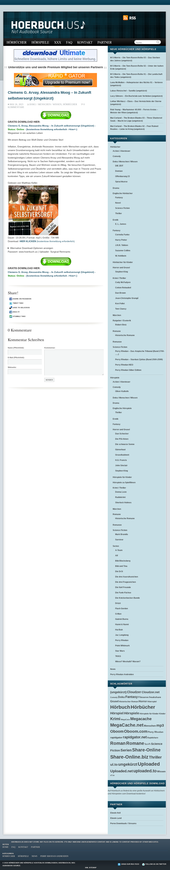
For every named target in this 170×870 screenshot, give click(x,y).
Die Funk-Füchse (123, 592)
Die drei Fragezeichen (125, 582)
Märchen (117, 315)
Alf (116, 555)
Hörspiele (40, 42)
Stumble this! (19, 316)
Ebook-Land (116, 818)
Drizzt (118, 603)
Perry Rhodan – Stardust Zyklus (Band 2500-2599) (139, 359)
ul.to (114, 764)
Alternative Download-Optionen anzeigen (31, 248)
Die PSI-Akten (121, 439)
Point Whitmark (122, 645)
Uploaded (149, 764)
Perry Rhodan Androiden (122, 674)
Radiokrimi (120, 497)
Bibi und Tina (121, 566)
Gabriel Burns (121, 619)
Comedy (117, 156)
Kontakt (84, 42)
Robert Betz (121, 325)
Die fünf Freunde (123, 587)
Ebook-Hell (115, 813)
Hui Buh (119, 630)
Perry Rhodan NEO (124, 365)
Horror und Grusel (121, 267)
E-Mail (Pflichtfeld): (16, 357)
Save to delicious (21, 307)
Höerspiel (152, 701)
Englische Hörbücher (123, 193)
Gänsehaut (120, 449)
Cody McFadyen (122, 282)
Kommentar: (49, 348)
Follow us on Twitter (155, 864)
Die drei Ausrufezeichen (126, 577)
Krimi (115, 718)
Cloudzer (134, 692)
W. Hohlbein (120, 256)
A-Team (119, 550)
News (113, 669)
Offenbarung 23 (122, 176)
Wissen (161, 771)
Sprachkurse (121, 181)
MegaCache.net (126, 725)
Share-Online (146, 749)
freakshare (155, 697)
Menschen (150, 725)
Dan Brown (120, 293)
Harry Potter (121, 240)
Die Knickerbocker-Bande (127, 598)
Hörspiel (117, 713)
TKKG (118, 656)
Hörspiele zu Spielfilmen (124, 482)
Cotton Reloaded (123, 287)
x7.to (112, 775)
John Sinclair (121, 465)
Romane (117, 331)
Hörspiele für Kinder (122, 477)
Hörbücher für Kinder (123, 262)
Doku (121, 697)
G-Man (118, 614)
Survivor (119, 539)
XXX (57, 42)
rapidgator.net (135, 737)
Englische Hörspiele (122, 408)
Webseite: (12, 367)
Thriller (118, 213)
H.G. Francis (121, 460)
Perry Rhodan (121, 640)
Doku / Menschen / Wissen (45, 104)
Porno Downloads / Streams (123, 823)
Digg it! (16, 312)
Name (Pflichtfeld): (16, 348)
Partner (104, 42)
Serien (116, 546)
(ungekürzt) (118, 692)
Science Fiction (122, 208)
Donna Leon (121, 492)
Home (5, 847)
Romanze (117, 342)
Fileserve (143, 697)
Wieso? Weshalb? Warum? (127, 661)
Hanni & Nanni (122, 624)
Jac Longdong (121, 635)
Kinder (162, 714)
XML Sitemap (90, 868)
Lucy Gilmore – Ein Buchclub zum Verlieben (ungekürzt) (136, 96)
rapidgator (116, 737)
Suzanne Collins (122, 250)
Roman (118, 743)
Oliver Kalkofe (122, 391)
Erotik (115, 220)
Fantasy (119, 197)
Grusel (114, 701)
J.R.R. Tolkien (121, 245)
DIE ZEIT (119, 166)
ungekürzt (127, 764)
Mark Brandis (121, 534)
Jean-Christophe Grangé (126, 298)
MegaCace (125, 719)
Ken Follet (120, 303)
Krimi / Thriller (119, 278)
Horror (143, 701)
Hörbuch (120, 707)
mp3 (160, 725)
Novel (118, 203)
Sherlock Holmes (123, 502)
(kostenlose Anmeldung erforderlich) (47, 241)
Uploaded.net (121, 771)
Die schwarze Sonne (124, 444)
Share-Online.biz (129, 757)
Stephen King (121, 272)
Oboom (117, 731)
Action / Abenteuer (121, 151)
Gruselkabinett (122, 455)
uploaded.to (145, 770)
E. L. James (120, 224)
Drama (116, 188)
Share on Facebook (22, 299)
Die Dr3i (119, 571)
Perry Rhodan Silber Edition (128, 370)
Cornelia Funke (122, 234)
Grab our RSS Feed (130, 864)
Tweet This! (18, 303)
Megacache (141, 718)
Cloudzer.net (151, 692)
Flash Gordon (121, 608)
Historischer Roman (128, 701)
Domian (119, 171)
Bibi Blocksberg (122, 561)
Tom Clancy (120, 309)
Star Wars (120, 651)
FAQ (69, 42)
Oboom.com (135, 731)
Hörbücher (17, 42)
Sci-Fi (148, 744)
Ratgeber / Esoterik (122, 320)
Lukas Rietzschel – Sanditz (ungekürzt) (128, 91)
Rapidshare (152, 738)
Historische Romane (125, 335)
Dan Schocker (122, 434)
